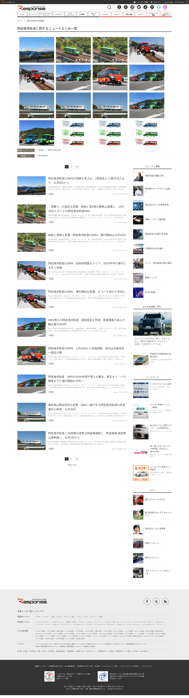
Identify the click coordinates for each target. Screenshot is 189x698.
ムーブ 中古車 (39, 638)
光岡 (100, 617)
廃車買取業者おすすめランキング (136, 644)
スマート (151, 622)
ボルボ (89, 622)
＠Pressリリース (91, 651)
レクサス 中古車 (40, 631)
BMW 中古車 (159, 631)
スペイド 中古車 (112, 636)
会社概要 (97, 666)
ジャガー (89, 624)
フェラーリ (39, 624)
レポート (140, 14)
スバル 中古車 (89, 631)
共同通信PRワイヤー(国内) (106, 651)
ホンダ (59, 617)
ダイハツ (93, 617)
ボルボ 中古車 (150, 631)
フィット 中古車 (139, 633)
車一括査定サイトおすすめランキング (114, 644)
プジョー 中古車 (69, 633)
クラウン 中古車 (160, 633)
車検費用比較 (70, 651)
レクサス (45, 617)
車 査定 (25, 651)
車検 (39, 651)
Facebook (119, 10)
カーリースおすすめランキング (44, 644)
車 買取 (19, 651)
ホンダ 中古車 (69, 631)
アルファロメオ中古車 (105, 633)
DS (114, 622)
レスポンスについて (146, 666)
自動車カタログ (80, 651)
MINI (74, 622)
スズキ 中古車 (107, 631)
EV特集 (82, 14)
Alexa (158, 10)
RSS (152, 10)
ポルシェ (159, 622)
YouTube (139, 10)
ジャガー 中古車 (80, 633)
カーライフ (58, 14)
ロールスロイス (148, 624)
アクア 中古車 (128, 633)
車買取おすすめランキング (94, 644)
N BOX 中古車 (49, 638)
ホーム (22, 14)
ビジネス (105, 14)
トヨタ (37, 617)
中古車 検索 (50, 651)
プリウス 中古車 (118, 633)
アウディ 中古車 (57, 633)
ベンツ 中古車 (128, 631)
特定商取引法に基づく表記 (85, 666)
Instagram (132, 10)
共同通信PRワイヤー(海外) (123, 651)
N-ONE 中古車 (80, 638)
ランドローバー (100, 624)
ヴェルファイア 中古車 (99, 636)
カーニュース (33, 14)
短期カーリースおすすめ (78, 644)
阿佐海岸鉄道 (43, 156)
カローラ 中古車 (61, 636)
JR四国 (40, 150)
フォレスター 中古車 (125, 636)
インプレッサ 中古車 (85, 636)
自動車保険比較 (60, 651)
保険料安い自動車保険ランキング (69, 646)
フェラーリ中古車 (92, 633)
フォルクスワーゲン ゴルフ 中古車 (153, 636)
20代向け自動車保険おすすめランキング (47, 646)
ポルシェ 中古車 (139, 631)
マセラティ (120, 624)
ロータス (111, 624)
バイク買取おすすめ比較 (88, 646)
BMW (68, 622)
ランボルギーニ (78, 624)
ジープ (48, 624)
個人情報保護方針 (70, 666)
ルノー (119, 622)
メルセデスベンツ (58, 622)
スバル (78, 617)
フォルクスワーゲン (42, 622)
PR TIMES (135, 651)
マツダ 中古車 (79, 631)
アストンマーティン (134, 624)
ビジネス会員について (166, 14)
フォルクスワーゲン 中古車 (43, 633)
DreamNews (143, 651)
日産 (52, 617)
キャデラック (65, 624)
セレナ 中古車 (39, 636)
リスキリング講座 (153, 14)
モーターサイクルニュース (46, 14)
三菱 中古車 (98, 631)
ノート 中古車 (150, 633)
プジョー (97, 622)
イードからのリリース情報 (109, 666)
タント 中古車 (70, 638)
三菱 (72, 617)
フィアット (128, 622)
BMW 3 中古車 (137, 636)
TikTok (145, 10)
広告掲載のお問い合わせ (56, 666)
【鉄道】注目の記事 (54, 150)
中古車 (44, 651)
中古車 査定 (32, 651)
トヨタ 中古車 (51, 631)
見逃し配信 (128, 14)
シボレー (56, 624)
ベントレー (160, 624)
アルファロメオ (140, 622)
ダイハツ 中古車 (118, 631)
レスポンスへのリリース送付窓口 (129, 666)
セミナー (117, 14)
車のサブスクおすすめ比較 (62, 644)
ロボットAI (94, 14)
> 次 (76, 167)
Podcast (165, 10)
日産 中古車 (59, 631)
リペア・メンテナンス (70, 14)
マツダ (66, 617)
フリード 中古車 (72, 636)
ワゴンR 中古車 (59, 638)
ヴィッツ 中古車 (50, 636)
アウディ (81, 622)
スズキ (85, 617)
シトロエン (106, 622)
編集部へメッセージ (41, 666)
